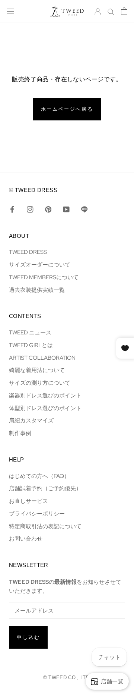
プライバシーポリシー (37, 513)
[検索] (111, 11)
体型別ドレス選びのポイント (45, 408)
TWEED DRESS (28, 251)
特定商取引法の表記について (45, 526)
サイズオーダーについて (39, 264)
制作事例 (20, 433)
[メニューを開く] (10, 11)
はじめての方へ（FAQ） (39, 475)
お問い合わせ (25, 538)
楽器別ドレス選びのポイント (45, 395)
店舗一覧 (112, 681)
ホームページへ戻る (67, 109)
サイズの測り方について (39, 382)
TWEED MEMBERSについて (44, 277)
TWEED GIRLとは (31, 345)
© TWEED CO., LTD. (67, 677)
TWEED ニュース (30, 332)
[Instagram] (30, 209)
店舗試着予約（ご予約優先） (45, 488)
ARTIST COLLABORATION (42, 357)
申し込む (28, 637)
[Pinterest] (48, 209)
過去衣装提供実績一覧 (37, 289)
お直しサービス (28, 500)
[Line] (84, 209)
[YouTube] (66, 209)
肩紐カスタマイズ (31, 420)
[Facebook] (12, 209)
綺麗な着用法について (37, 370)
